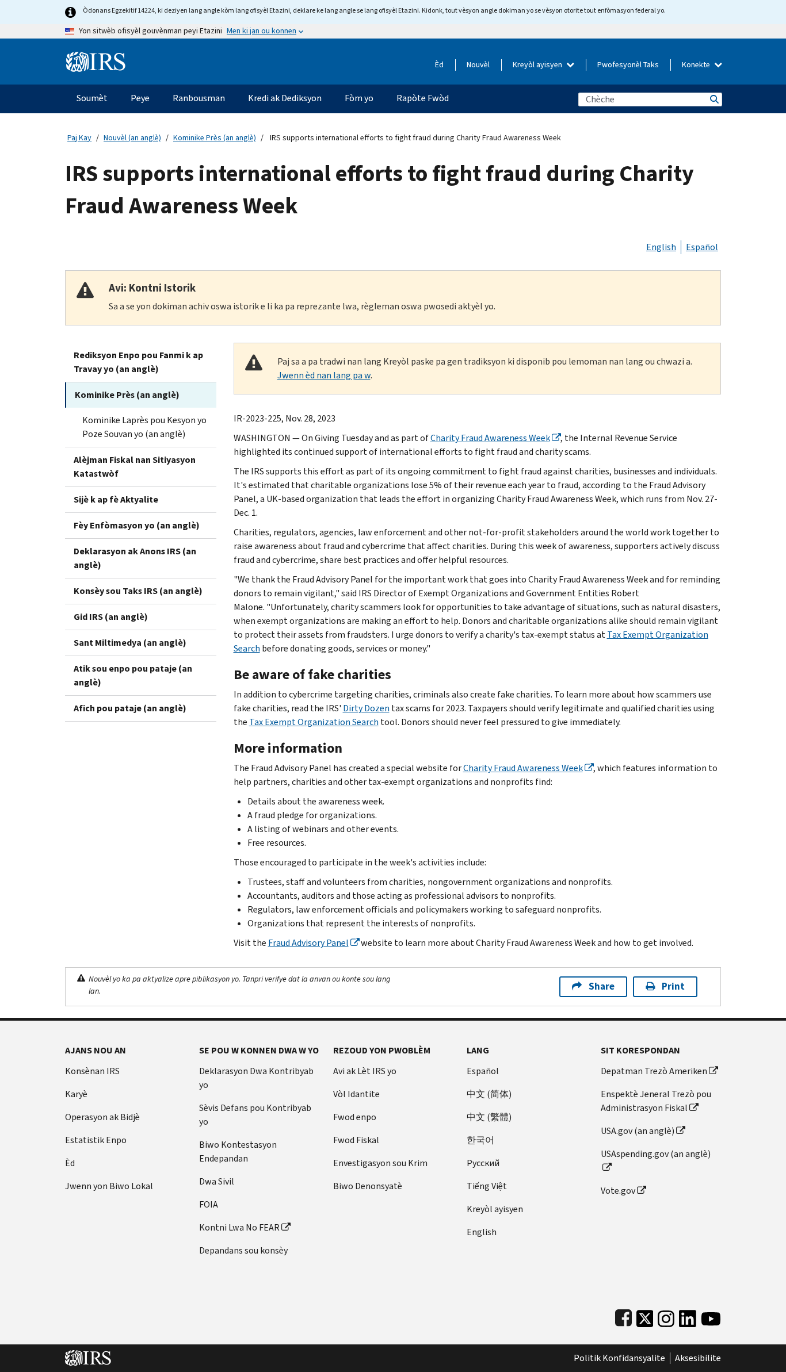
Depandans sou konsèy (243, 1250)
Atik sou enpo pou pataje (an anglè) (133, 675)
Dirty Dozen (366, 708)
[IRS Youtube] (711, 1316)
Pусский (483, 1163)
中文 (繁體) (489, 1117)
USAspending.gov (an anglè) (656, 1154)
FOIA (208, 1204)
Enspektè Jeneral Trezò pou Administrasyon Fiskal (656, 1101)
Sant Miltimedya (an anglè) (130, 643)
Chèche (713, 99)
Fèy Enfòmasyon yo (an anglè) (137, 525)
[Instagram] (666, 1316)
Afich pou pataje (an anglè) (130, 708)
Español (702, 247)
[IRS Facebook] (623, 1316)
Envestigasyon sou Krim (380, 1163)
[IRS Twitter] (645, 1316)
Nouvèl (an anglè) (132, 137)
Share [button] (602, 986)
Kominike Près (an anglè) (214, 137)
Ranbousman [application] (199, 98)
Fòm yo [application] (359, 98)
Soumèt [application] (92, 98)
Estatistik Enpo (96, 1140)
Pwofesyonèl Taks (628, 64)
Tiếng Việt (487, 1186)
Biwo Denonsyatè (367, 1186)
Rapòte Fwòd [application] (422, 98)
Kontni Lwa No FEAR (239, 1227)
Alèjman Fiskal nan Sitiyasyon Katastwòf (135, 467)
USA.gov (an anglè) (637, 1131)
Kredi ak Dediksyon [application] (285, 98)
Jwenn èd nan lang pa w (324, 375)
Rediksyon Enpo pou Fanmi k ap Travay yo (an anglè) (138, 362)
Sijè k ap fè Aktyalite (116, 499)
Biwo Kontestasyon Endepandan (238, 1151)
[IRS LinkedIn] (687, 1316)
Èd (439, 64)
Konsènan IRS (92, 1071)
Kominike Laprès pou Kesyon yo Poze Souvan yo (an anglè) (144, 427)
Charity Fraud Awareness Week (490, 438)
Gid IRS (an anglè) (111, 617)
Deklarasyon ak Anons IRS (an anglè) (135, 558)
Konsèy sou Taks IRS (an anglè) (138, 591)
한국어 (480, 1140)
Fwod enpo (354, 1117)
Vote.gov (618, 1191)
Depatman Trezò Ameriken (654, 1071)
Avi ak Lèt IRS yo (364, 1071)
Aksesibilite (698, 1358)
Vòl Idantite (356, 1094)
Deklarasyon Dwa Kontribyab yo (256, 1078)
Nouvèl (478, 64)
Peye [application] (140, 98)
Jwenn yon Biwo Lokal (109, 1186)
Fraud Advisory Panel (308, 943)
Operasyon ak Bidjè (102, 1117)
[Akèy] (95, 57)
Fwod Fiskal (356, 1140)
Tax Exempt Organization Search (314, 722)
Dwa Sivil (216, 1181)
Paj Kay (79, 137)
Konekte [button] (697, 64)
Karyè (76, 1094)
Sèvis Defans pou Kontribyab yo (255, 1115)
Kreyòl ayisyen (538, 64)
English (661, 247)
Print (673, 986)
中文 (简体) (489, 1094)
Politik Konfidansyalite (619, 1358)
